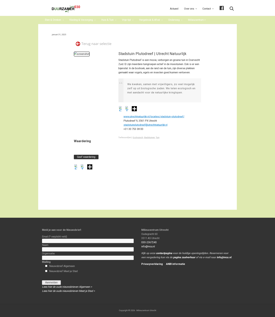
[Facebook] (121, 109)
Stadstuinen (149, 137)
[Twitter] (128, 109)
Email (54, 236)
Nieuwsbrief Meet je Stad (63, 271)
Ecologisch (138, 137)
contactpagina (164, 253)
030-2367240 (149, 242)
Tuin (157, 137)
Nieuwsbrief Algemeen (62, 266)
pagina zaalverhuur (184, 257)
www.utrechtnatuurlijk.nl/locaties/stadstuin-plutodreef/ (153, 116)
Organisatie (48, 253)
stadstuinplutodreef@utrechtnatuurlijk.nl (145, 124)
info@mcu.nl (148, 246)
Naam (45, 245)
